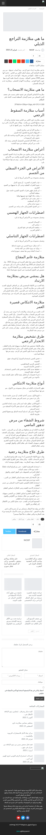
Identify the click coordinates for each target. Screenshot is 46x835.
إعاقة (37, 519)
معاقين (14, 519)
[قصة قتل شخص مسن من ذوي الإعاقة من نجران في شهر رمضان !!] (39, 747)
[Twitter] (23, 818)
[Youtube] (18, 818)
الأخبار (41, 578)
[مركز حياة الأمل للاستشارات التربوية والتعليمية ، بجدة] (39, 736)
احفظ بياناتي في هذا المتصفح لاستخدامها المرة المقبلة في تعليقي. (24, 692)
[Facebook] (28, 818)
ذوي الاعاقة (21, 519)
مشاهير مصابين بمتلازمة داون (22, 723)
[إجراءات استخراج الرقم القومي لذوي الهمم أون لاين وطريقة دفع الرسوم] (39, 758)
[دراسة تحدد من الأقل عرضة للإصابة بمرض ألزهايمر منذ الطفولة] (13, 610)
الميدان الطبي (43, 33)
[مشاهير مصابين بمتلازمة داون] (39, 725)
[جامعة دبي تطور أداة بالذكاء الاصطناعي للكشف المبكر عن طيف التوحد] (13, 584)
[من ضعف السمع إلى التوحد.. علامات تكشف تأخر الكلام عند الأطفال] (33, 610)
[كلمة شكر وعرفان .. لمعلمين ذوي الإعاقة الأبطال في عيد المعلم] (39, 714)
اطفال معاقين (30, 519)
